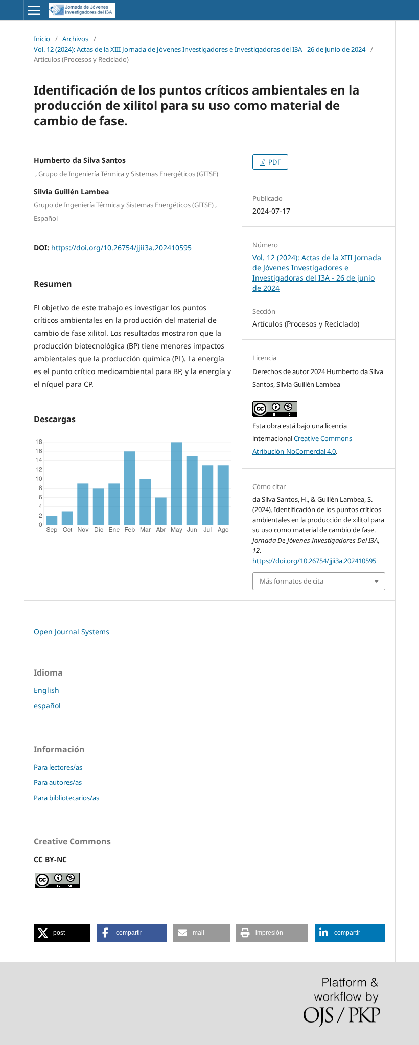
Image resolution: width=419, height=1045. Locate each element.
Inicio (42, 38)
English (46, 690)
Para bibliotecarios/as (66, 797)
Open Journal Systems (71, 631)
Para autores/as (58, 782)
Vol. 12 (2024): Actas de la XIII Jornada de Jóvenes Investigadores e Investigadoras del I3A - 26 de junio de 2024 (199, 49)
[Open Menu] (34, 10)
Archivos (75, 38)
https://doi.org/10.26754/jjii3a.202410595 (121, 247)
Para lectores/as (58, 767)
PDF (274, 162)
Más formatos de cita (291, 581)
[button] (62, 933)
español (47, 705)
